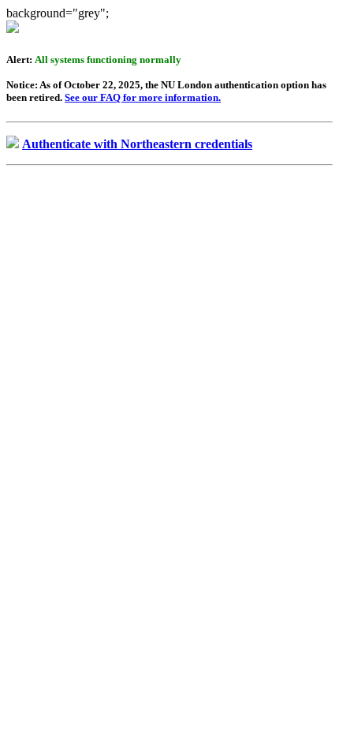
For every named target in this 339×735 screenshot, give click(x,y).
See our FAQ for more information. (143, 97)
